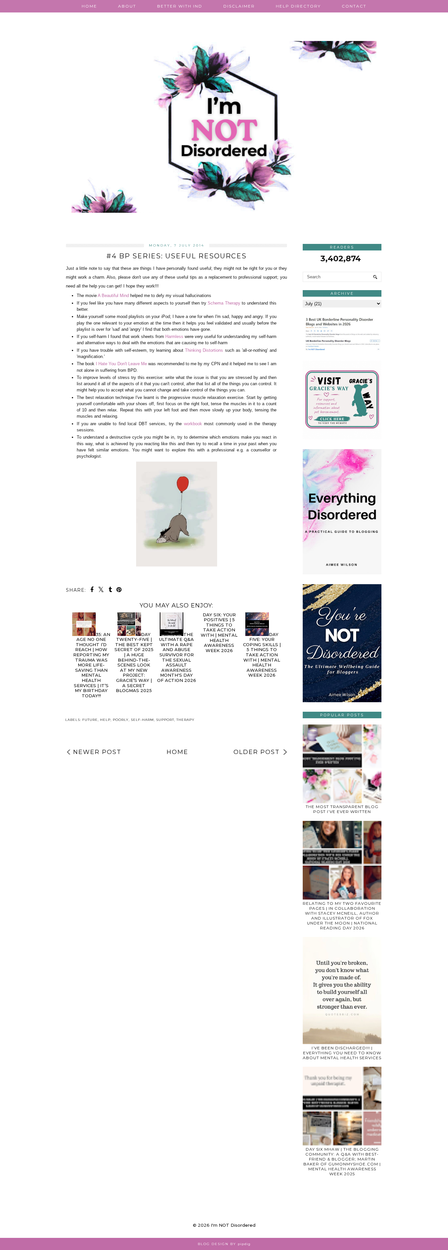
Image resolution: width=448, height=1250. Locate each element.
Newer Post (97, 752)
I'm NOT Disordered (233, 1225)
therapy (185, 720)
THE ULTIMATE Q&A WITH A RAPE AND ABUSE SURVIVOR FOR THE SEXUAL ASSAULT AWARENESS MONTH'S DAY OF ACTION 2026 (176, 657)
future (90, 720)
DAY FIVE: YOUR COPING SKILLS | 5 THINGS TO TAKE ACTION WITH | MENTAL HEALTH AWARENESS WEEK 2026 (262, 655)
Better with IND (179, 6)
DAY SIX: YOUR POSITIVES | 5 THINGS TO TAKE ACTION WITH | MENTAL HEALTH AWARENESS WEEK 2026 (219, 632)
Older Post (257, 752)
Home (89, 6)
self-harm (142, 720)
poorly (121, 720)
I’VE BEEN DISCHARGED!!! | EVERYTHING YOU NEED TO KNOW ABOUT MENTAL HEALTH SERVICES (342, 1052)
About (127, 6)
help (105, 720)
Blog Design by (224, 1244)
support (165, 720)
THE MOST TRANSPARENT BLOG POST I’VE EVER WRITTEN (342, 809)
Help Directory (298, 6)
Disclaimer (239, 6)
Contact (354, 6)
